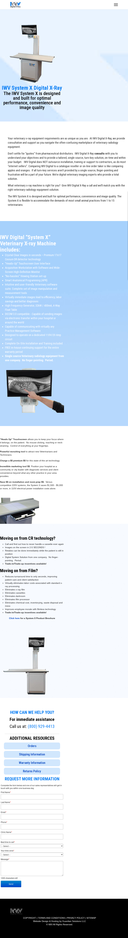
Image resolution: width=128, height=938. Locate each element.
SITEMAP (91, 918)
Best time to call (8, 842)
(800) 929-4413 (41, 726)
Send (11, 884)
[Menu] (116, 4)
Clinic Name (6, 832)
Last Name (6, 802)
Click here (14, 618)
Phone (4, 822)
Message (5, 859)
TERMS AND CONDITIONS (51, 918)
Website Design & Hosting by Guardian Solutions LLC (59, 921)
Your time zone (7, 850)
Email (3, 812)
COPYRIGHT (29, 918)
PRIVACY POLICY (76, 918)
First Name (6, 792)
